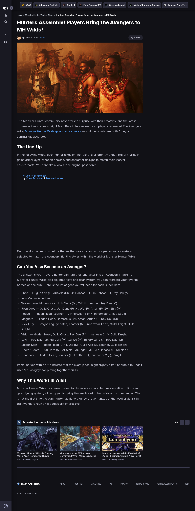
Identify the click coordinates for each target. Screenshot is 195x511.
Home (20, 15)
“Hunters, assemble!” (34, 175)
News (50, 15)
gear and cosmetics (68, 131)
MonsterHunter (54, 178)
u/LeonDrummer (34, 178)
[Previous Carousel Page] (182, 422)
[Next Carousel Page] (187, 422)
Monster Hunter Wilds (35, 15)
